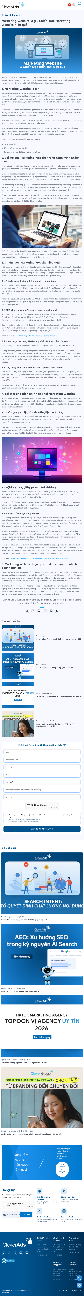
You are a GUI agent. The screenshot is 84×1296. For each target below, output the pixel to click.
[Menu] (79, 5)
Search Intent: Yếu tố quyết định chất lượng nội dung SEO (58, 639)
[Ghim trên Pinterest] (51, 611)
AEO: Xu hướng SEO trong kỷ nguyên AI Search (54, 668)
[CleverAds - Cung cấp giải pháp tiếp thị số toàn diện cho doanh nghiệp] (13, 5)
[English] (73, 4)
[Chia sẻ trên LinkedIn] (56, 611)
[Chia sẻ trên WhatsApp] (27, 611)
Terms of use (62, 1290)
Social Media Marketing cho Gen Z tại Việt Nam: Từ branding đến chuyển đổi (55, 725)
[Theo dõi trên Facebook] (3, 1253)
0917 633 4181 (57, 1279)
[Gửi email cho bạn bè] (45, 611)
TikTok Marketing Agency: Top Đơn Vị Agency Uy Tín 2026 (59, 696)
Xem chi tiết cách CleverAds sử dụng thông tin (25, 819)
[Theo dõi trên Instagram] (9, 1253)
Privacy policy (77, 1290)
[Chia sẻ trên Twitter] (39, 611)
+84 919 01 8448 (42, 1255)
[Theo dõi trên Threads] (15, 1253)
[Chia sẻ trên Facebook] (33, 611)
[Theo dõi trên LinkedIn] (21, 1253)
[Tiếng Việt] (69, 4)
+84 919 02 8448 (58, 1255)
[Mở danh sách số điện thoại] (79, 1278)
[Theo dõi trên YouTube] (27, 1253)
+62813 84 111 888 (75, 1279)
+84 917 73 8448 (74, 1253)
